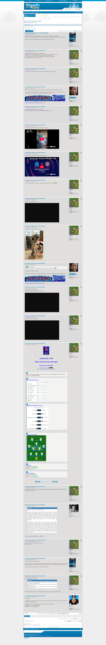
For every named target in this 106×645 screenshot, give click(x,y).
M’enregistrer (27, 16)
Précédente (26, 613)
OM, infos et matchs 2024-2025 (32, 21)
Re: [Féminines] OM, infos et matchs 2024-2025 (36, 33)
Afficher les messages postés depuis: (44, 613)
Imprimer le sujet (75, 12)
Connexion (79, 12)
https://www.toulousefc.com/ (34, 476)
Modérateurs (35, 22)
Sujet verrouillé (27, 616)
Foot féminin (37, 12)
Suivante (80, 613)
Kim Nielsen (31, 22)
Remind (70, 512)
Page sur (65, 618)
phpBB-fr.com (49, 635)
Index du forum (33, 6)
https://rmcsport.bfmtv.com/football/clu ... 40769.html (34, 536)
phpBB (30, 634)
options (79, 9)
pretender (28, 34)
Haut (80, 48)
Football (32, 12)
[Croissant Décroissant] (65, 613)
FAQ (25, 14)
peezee (28, 88)
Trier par (56, 613)
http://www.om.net (33, 468)
